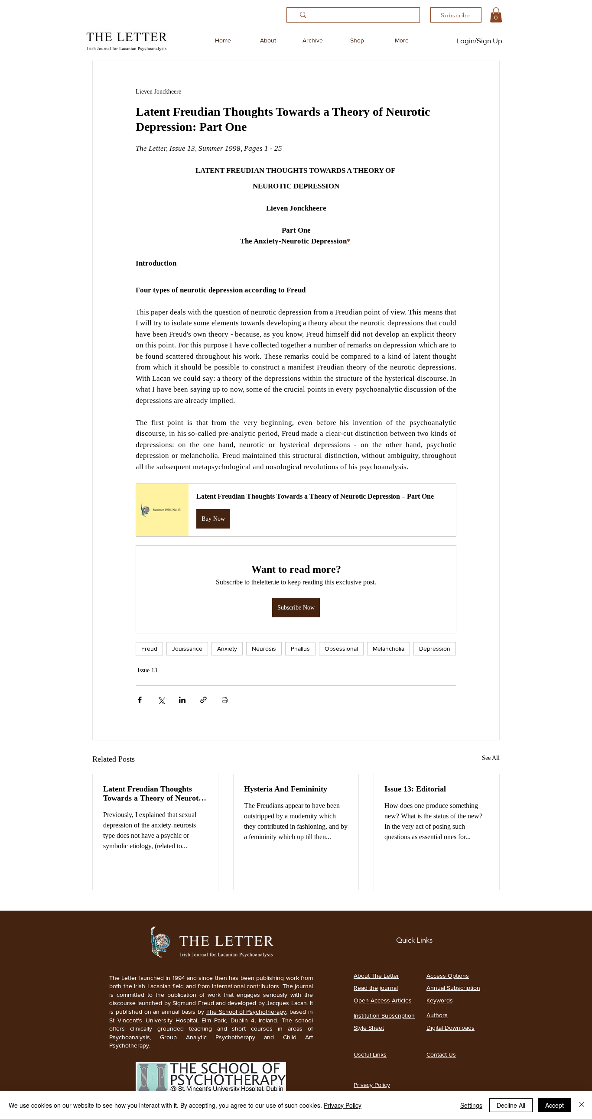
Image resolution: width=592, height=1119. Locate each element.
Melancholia (388, 648)
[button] (496, 15)
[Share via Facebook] (140, 700)
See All (491, 758)
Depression (434, 648)
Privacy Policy (342, 1105)
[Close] (581, 1105)
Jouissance (187, 648)
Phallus (300, 648)
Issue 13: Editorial (415, 789)
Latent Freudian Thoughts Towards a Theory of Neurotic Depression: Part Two (153, 794)
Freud (149, 648)
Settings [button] (471, 1105)
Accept (554, 1105)
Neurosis (264, 648)
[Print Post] (225, 700)
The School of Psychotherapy (246, 1011)
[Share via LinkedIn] (182, 700)
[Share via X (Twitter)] (161, 700)
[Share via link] (203, 700)
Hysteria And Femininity (285, 789)
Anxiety (227, 648)
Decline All (511, 1105)
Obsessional (341, 648)
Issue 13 (147, 670)
